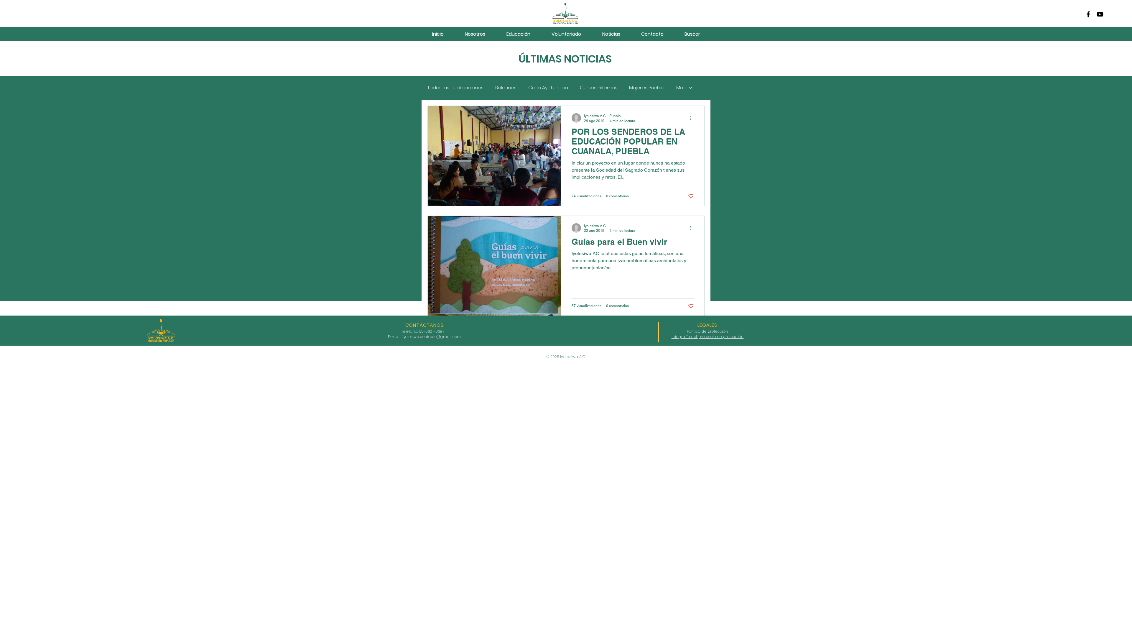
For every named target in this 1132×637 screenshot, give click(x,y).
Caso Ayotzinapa (548, 88)
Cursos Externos (598, 88)
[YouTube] (1100, 14)
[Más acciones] (692, 118)
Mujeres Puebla (646, 88)
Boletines (505, 88)
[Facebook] (1088, 14)
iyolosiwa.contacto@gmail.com (431, 336)
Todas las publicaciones (455, 88)
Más (681, 88)
